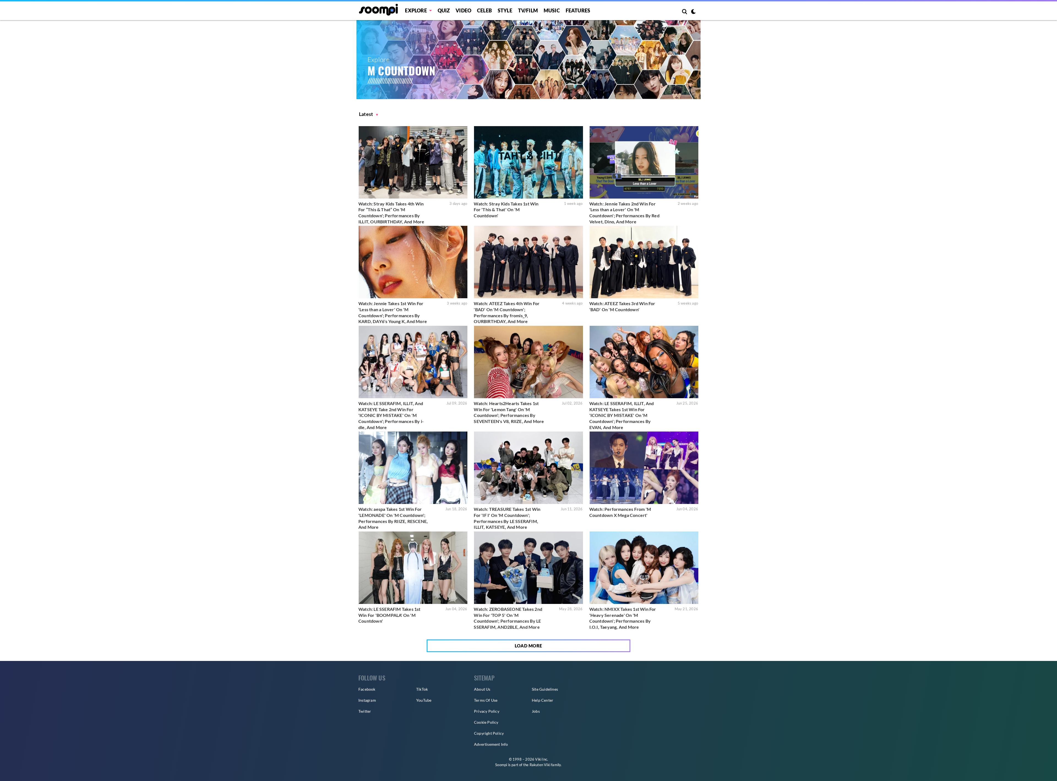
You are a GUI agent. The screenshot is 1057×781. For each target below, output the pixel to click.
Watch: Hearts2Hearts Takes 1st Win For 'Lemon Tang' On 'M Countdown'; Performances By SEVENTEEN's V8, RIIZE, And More (509, 412)
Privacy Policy (486, 711)
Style (505, 10)
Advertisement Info (491, 744)
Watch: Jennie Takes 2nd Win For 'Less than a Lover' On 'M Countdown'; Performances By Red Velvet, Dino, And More (624, 212)
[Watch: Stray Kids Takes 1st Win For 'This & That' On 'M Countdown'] (528, 162)
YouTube (423, 700)
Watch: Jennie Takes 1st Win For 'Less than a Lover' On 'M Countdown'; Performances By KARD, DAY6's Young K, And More (392, 312)
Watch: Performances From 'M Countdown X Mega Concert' (620, 512)
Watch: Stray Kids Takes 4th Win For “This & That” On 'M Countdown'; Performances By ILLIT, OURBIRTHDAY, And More (391, 212)
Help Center (542, 700)
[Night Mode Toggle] (693, 12)
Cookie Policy (486, 722)
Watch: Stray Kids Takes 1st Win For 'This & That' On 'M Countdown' (506, 209)
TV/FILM (528, 10)
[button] (368, 114)
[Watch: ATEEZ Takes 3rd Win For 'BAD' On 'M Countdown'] (644, 262)
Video (463, 10)
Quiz (444, 10)
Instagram (367, 700)
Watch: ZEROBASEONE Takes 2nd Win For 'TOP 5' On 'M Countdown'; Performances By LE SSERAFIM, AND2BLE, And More (508, 618)
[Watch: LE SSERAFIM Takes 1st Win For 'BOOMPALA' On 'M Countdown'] (413, 567)
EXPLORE (416, 10)
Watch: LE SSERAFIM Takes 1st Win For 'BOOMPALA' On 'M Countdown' (389, 614)
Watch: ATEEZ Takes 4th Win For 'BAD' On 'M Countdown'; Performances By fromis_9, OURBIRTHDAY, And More (507, 312)
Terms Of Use (485, 700)
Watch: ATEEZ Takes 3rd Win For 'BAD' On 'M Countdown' (622, 306)
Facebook (366, 689)
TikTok (422, 689)
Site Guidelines (545, 689)
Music (552, 10)
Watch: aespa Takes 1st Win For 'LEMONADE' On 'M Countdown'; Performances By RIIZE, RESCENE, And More (393, 518)
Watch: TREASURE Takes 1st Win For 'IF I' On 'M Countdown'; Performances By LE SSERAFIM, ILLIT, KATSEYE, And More (507, 518)
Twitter (364, 711)
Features (578, 10)
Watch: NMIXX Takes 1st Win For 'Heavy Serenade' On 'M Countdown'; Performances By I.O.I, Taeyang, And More (622, 618)
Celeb (484, 10)
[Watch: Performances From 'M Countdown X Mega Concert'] (644, 468)
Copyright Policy (489, 733)
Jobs (536, 711)
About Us (482, 689)
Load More (528, 645)
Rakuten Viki (540, 765)
